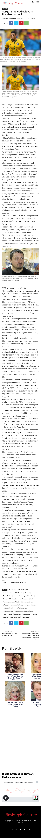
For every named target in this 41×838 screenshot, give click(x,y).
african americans (8, 593)
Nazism (34, 605)
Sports (5, 8)
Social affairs (17, 614)
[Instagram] (16, 829)
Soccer (10, 614)
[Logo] (20, 815)
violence (5, 617)
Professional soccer (21, 608)
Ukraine (34, 614)
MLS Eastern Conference (16, 605)
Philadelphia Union (8, 608)
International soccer (27, 602)
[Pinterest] (21, 23)
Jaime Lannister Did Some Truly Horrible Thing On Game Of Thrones (15, 677)
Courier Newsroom (10, 18)
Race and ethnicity (8, 611)
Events (5, 599)
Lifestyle (5, 605)
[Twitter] (16, 23)
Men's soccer (12, 590)
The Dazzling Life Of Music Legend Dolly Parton (15, 704)
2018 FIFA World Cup (23, 590)
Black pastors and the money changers (9, 634)
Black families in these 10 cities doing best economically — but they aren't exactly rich (30, 636)
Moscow (27, 605)
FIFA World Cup (13, 599)
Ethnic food (30, 596)
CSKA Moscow (19, 593)
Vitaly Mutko (25, 617)
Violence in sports (15, 617)
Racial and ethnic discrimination (24, 611)
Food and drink (24, 599)
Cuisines (27, 593)
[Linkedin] (20, 829)
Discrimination (7, 596)
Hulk (31, 599)
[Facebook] (11, 23)
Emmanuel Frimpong (19, 596)
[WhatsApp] (26, 23)
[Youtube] (28, 829)
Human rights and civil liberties (11, 602)
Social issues (26, 614)
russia (4, 614)
